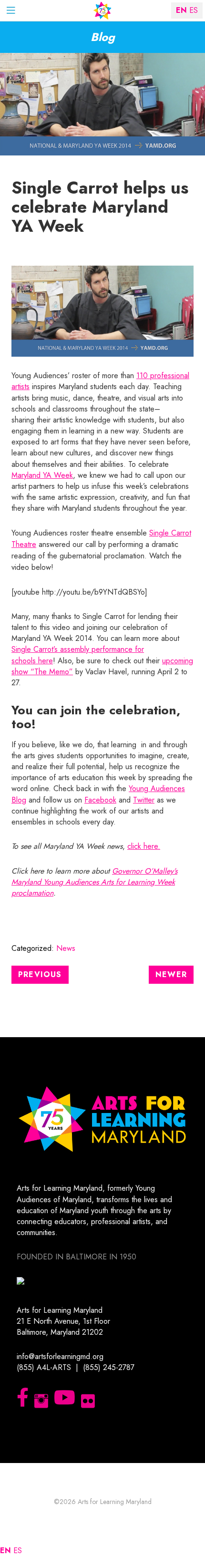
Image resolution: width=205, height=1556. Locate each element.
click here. (143, 846)
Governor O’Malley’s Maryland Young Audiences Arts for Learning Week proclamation (94, 882)
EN (5, 1550)
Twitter (143, 799)
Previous (40, 974)
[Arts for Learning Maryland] (102, 11)
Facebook (100, 799)
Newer (171, 974)
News (65, 948)
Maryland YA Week (42, 475)
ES (17, 1550)
